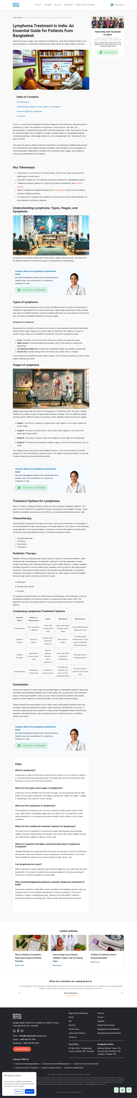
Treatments (68, 5)
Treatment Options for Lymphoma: (30, 111)
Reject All (19, 1091)
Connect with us (22, 1049)
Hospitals (47, 5)
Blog (19, 17)
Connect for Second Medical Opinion (56, 1064)
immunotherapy (59, 190)
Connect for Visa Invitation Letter (85, 1064)
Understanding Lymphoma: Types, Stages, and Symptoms (39, 107)
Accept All (29, 1091)
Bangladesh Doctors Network (108, 1029)
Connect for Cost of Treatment (26, 1068)
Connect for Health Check (73, 1068)
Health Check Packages (85, 5)
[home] (16, 5)
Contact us (73, 1037)
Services (57, 5)
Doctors (38, 5)
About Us (72, 1025)
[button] (19, 993)
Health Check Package (106, 1025)
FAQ (70, 1021)
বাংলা (116, 1090)
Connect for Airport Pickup (51, 1068)
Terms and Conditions (77, 1033)
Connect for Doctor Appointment (27, 1064)
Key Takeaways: (23, 102)
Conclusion (21, 116)
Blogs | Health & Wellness (78, 1013)
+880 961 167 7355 (28, 1039)
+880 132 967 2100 (31, 1043)
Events (71, 1017)
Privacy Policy (74, 1029)
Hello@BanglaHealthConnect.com (33, 1036)
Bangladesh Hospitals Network (109, 1033)
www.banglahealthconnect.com (95, 1084)
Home (15, 17)
